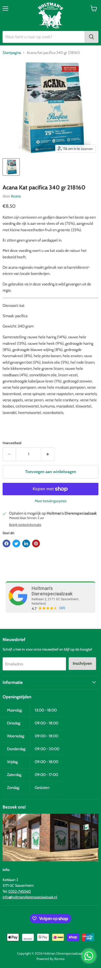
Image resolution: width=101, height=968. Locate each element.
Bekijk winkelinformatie (25, 525)
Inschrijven (82, 663)
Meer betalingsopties (51, 501)
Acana (16, 196)
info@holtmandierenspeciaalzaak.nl (30, 897)
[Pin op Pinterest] (36, 543)
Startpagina (12, 53)
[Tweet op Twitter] (16, 543)
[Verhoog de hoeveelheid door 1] (47, 454)
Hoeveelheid (12, 443)
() (62, 608)
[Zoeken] (91, 37)
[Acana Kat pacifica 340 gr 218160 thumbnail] (11, 167)
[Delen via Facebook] (6, 543)
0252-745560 (19, 891)
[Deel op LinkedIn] (26, 543)
